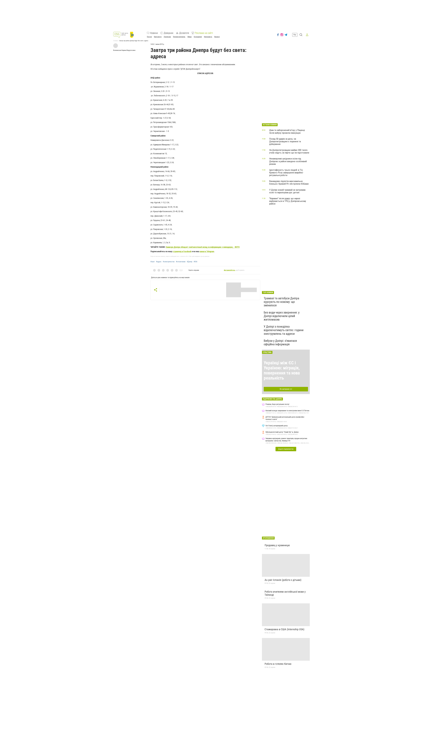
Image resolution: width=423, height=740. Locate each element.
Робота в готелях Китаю (278, 663)
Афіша (189, 37)
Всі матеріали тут (286, 389)
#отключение (181, 262)
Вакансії (217, 37)
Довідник (168, 33)
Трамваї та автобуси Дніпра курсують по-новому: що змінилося (281, 301)
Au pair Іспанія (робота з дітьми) (283, 579)
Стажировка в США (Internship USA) (284, 629)
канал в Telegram (207, 251)
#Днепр (189, 262)
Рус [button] (294, 35)
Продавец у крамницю (277, 545)
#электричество (169, 262)
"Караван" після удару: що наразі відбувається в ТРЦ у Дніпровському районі (287, 201)
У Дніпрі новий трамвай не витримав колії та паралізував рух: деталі (287, 191)
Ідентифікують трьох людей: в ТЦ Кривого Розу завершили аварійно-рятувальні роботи (286, 173)
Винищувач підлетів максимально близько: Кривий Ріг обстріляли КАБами (289, 182)
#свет (152, 262)
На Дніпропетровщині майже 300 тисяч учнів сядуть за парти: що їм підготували (289, 151)
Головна (115, 40)
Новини (154, 33)
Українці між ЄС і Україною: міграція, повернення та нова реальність (282, 370)
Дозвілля (184, 33)
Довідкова (167, 37)
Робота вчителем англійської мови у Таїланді (285, 593)
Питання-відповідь (179, 37)
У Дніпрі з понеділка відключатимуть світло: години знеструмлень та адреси (283, 330)
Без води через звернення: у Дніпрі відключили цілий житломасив (282, 316)
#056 (195, 262)
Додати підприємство (286, 449)
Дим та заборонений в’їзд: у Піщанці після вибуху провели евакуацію (287, 131)
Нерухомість (208, 37)
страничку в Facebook (182, 251)
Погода (149, 37)
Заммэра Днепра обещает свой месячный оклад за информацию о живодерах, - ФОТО (203, 247)
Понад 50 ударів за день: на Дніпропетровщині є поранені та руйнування (285, 141)
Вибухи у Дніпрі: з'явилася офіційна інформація (280, 342)
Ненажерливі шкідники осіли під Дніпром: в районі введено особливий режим (288, 161)
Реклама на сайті (204, 33)
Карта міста (157, 37)
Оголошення (198, 37)
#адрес (158, 262)
